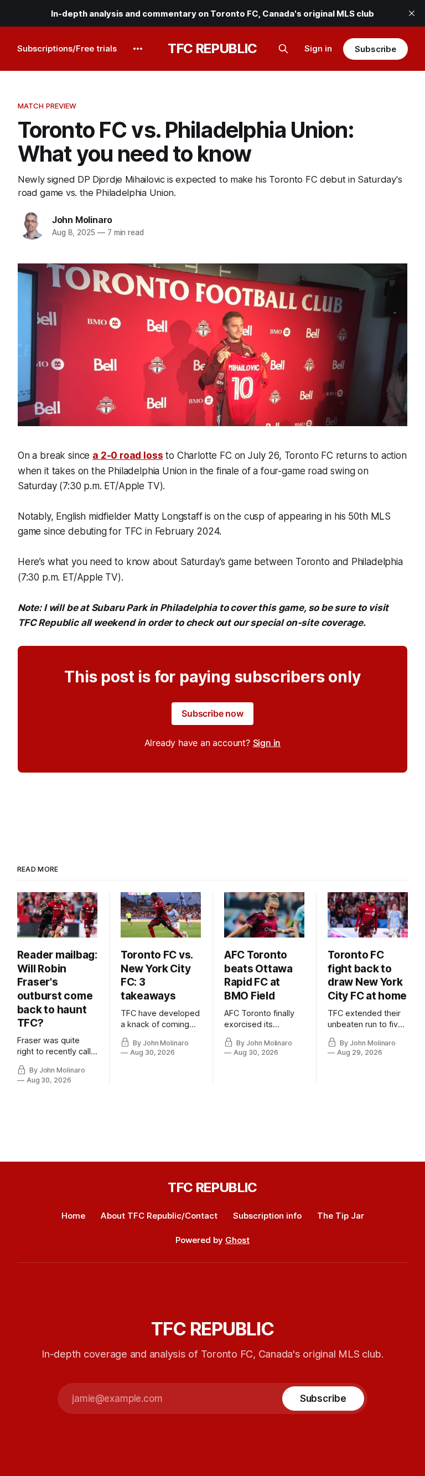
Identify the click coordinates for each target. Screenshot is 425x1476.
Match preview (47, 105)
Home (73, 1215)
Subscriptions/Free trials (67, 48)
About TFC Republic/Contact (159, 1215)
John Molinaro (82, 219)
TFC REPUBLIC (212, 48)
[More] (138, 49)
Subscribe (375, 49)
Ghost (237, 1240)
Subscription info (267, 1215)
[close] (412, 13)
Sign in (318, 48)
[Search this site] (283, 49)
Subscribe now (212, 713)
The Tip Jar (340, 1215)
